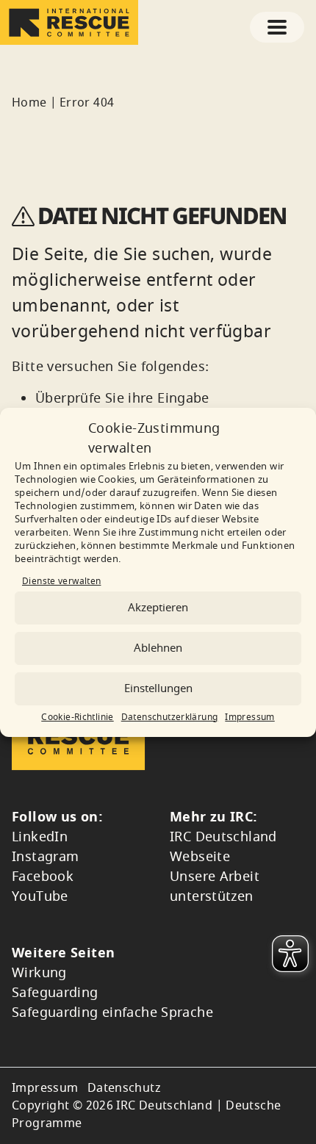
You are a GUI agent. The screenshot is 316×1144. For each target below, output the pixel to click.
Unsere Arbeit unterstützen (214, 886)
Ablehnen (158, 648)
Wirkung (39, 972)
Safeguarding (55, 992)
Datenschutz (124, 1088)
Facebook (42, 876)
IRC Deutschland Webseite (223, 846)
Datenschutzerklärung (169, 717)
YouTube (40, 896)
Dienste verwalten (61, 581)
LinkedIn (40, 836)
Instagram (45, 856)
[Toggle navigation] (277, 27)
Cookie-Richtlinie (77, 717)
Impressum (249, 717)
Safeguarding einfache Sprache (112, 1012)
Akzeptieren (158, 608)
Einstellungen (158, 688)
